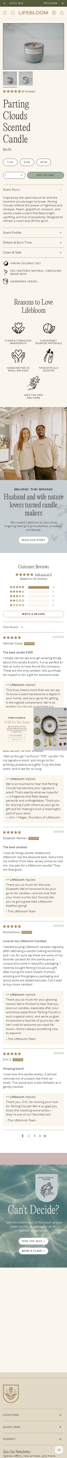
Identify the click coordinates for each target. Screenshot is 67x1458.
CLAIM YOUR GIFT (17, 739)
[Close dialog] (65, 709)
